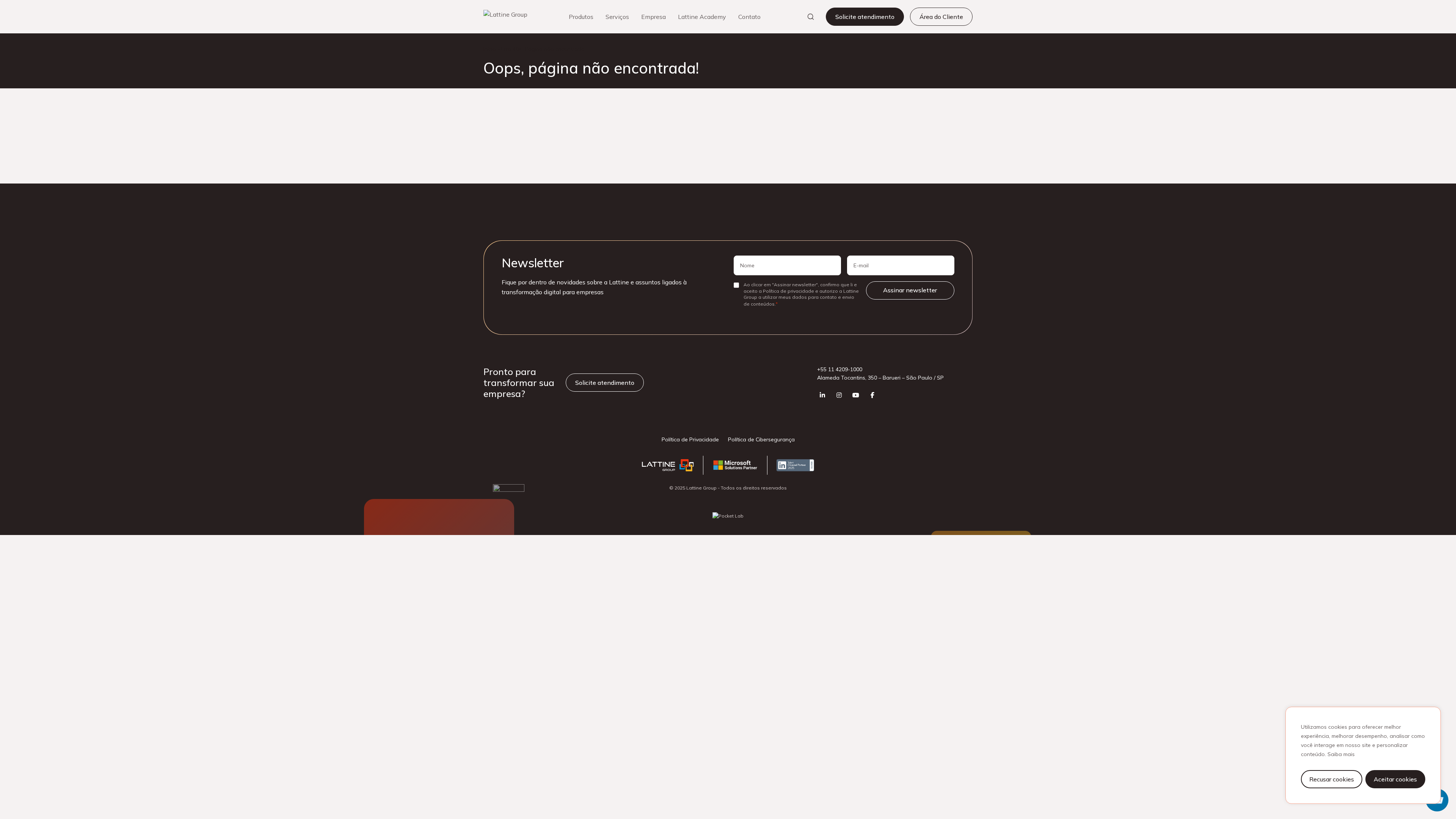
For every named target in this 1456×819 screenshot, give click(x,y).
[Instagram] (839, 395)
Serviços (617, 16)
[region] (1363, 755)
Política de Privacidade (690, 439)
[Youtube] (855, 395)
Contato (749, 16)
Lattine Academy (702, 16)
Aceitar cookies (1395, 779)
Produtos (581, 16)
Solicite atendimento (864, 16)
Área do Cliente (941, 16)
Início (489, 49)
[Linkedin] (822, 395)
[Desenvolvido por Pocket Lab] (728, 515)
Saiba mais (1341, 754)
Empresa (653, 16)
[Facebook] (872, 395)
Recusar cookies (1331, 779)
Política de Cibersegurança (761, 439)
